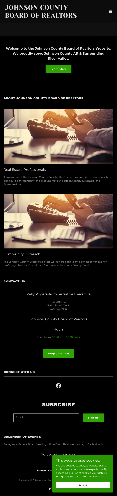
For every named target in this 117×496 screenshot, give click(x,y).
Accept (82, 485)
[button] (110, 12)
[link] (42, 16)
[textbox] (46, 417)
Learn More (58, 69)
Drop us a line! (58, 353)
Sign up (93, 417)
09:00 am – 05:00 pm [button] (65, 337)
